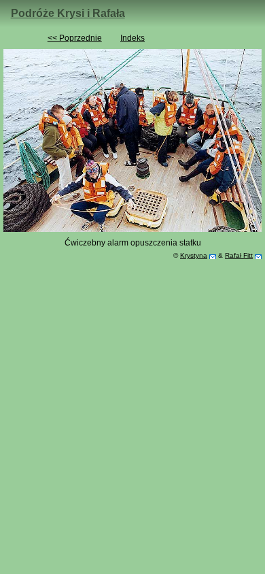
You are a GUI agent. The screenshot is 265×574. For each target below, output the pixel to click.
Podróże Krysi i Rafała (68, 13)
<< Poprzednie (75, 38)
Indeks (132, 38)
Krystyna (193, 255)
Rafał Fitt (239, 255)
